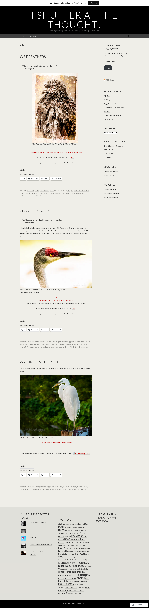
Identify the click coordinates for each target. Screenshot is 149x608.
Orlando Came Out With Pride (114, 108)
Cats (71, 533)
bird (72, 190)
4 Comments (82, 489)
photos (51, 193)
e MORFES (107, 158)
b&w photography (69, 530)
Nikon (22, 489)
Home (23, 36)
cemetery (76, 533)
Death (60, 545)
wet (83, 193)
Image (52, 190)
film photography (84, 551)
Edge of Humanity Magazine (113, 146)
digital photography (69, 545)
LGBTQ (84, 560)
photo (35, 489)
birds (76, 190)
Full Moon (107, 96)
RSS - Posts (110, 80)
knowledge (69, 344)
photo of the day (67, 578)
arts (53, 487)
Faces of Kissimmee (111, 172)
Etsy (72, 157)
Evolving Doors (35, 530)
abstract (61, 524)
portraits (84, 581)
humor (82, 557)
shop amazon (59, 489)
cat (59, 533)
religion (76, 584)
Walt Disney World (75, 593)
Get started (93, 3)
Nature (37, 190)
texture (53, 347)
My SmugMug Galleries (111, 193)
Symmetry (33, 537)
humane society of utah (72, 557)
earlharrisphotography (111, 197)
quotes (68, 193)
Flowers (86, 554)
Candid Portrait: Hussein (38, 522)
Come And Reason (110, 189)
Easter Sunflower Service (112, 115)
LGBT (79, 560)
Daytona (76, 542)
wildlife (65, 347)
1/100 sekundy (108, 154)
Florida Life (30, 190)
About (33, 36)
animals (72, 527)
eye (31, 344)
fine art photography (66, 554)
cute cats (68, 536)
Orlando (88, 566)
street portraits (77, 590)
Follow (108, 68)
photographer (82, 572)
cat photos (64, 533)
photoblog (62, 572)
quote (32, 347)
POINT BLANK (109, 150)
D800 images (71, 539)
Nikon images (79, 566)
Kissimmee (71, 559)
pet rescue (76, 569)
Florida (79, 487)
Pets (81, 569)
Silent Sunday (76, 193)
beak (74, 342)
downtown (78, 545)
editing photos (24, 344)
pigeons (57, 193)
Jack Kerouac (60, 344)
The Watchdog (108, 119)
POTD (63, 193)
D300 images (67, 487)
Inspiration (61, 560)
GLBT (60, 557)
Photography (44, 190)
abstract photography (73, 524)
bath (68, 190)
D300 (60, 487)
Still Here (107, 111)
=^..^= (56, 448)
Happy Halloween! (110, 104)
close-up (87, 342)
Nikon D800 (64, 565)
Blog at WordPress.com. (74, 604)
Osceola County (65, 569)
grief (64, 557)
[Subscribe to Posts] (104, 80)
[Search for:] (127, 36)
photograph (41, 489)
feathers (22, 193)
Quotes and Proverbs (47, 342)
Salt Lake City (71, 587)
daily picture (69, 542)
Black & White (79, 530)
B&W (61, 530)
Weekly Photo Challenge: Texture (41, 544)
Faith (78, 551)
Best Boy (107, 100)
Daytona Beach (84, 542)
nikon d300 (35, 193)
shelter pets (81, 587)
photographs (64, 575)
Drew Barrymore (83, 190)
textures (59, 347)
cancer (87, 530)
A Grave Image (109, 175)
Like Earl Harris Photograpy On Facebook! (105, 518)
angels (67, 527)
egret (74, 487)
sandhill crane (45, 347)
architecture (78, 527)
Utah (68, 593)
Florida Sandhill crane (47, 344)
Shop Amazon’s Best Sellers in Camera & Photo (56, 443)
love (60, 563)
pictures (77, 581)
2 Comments (83, 347)
